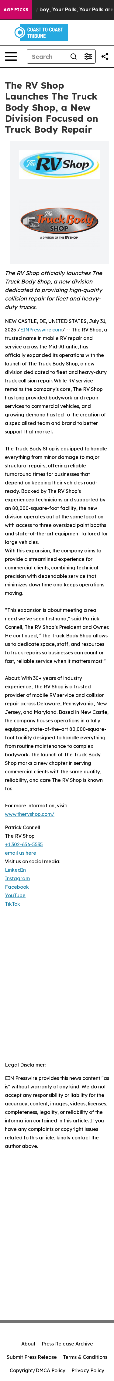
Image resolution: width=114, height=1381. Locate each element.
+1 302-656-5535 (24, 844)
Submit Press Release (32, 1357)
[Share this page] (105, 56)
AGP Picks (16, 9)
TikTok (12, 904)
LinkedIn (15, 870)
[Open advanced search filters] (88, 56)
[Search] (73, 56)
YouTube (15, 895)
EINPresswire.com (41, 330)
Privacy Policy (87, 1370)
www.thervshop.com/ (29, 814)
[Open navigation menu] (11, 56)
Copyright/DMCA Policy (37, 1370)
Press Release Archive (67, 1344)
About (28, 1344)
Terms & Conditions (85, 1357)
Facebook (17, 887)
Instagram (17, 878)
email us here (20, 853)
